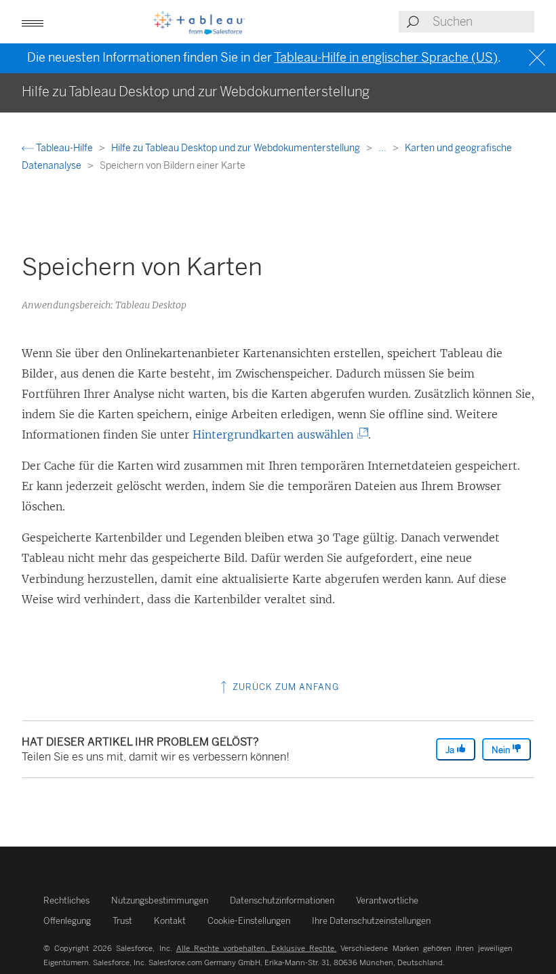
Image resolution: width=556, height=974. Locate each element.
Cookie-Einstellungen (248, 921)
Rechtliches (66, 900)
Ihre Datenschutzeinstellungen (371, 921)
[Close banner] (539, 57)
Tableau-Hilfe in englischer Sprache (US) (386, 57)
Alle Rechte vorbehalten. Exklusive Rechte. (256, 948)
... (383, 148)
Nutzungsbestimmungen (159, 900)
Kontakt (170, 921)
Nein (502, 750)
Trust (122, 921)
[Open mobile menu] (32, 22)
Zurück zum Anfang (284, 687)
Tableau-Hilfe (64, 148)
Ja (450, 750)
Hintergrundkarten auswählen (278, 434)
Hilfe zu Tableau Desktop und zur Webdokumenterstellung (236, 148)
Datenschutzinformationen (282, 900)
